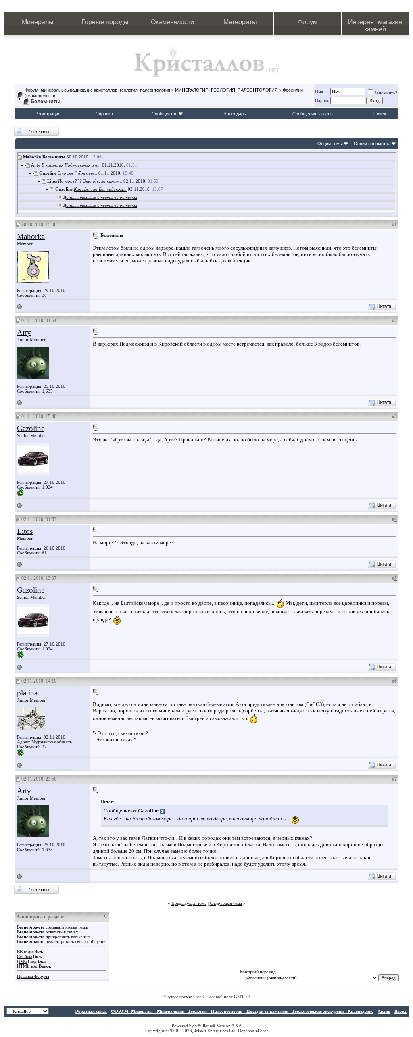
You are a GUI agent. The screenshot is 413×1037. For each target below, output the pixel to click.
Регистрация (47, 113)
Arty (24, 332)
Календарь (235, 113)
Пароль (322, 100)
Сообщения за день (312, 113)
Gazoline (30, 428)
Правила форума (33, 976)
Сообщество (164, 113)
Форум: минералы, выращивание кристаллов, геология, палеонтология (97, 89)
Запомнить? (385, 92)
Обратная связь (91, 1011)
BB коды (25, 951)
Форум (307, 22)
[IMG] (23, 961)
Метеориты (240, 22)
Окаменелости (172, 22)
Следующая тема (226, 903)
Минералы (38, 22)
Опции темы (330, 143)
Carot (263, 1030)
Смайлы (24, 956)
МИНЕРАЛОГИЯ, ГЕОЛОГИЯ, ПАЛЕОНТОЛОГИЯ (226, 89)
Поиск (379, 113)
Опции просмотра (372, 143)
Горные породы (105, 22)
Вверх (400, 1011)
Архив (384, 1011)
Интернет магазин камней (375, 26)
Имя (319, 91)
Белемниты (53, 156)
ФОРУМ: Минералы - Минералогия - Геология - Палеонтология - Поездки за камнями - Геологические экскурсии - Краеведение (242, 1011)
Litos (25, 531)
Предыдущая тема (188, 903)
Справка (104, 113)
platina (27, 693)
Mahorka (31, 236)
